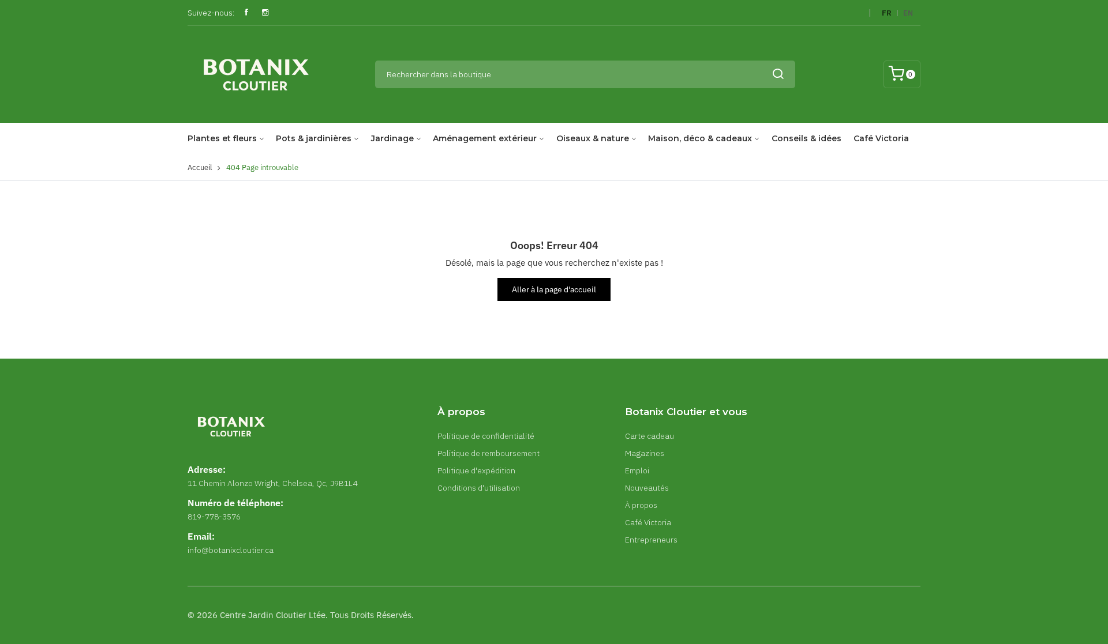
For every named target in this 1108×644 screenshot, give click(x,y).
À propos (641, 505)
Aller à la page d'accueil (554, 289)
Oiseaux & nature (592, 138)
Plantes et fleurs (222, 138)
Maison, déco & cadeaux (700, 138)
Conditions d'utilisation (478, 488)
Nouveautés (647, 488)
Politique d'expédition (476, 470)
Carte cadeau (649, 436)
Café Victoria (881, 138)
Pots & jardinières (313, 138)
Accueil (200, 167)
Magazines (644, 453)
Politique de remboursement (488, 453)
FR (887, 13)
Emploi (637, 470)
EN (908, 13)
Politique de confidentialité (485, 436)
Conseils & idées (806, 138)
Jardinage (392, 138)
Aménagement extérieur (485, 138)
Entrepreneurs (651, 539)
